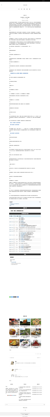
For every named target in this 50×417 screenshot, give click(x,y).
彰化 (26, 15)
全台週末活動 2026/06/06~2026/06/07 (37, 392)
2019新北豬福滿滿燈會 (22, 234)
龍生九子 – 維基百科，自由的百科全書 (15, 122)
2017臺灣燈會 (21, 241)
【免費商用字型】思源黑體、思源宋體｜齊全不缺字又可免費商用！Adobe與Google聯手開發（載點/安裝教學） (25, 393)
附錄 (10, 205)
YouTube (12, 395)
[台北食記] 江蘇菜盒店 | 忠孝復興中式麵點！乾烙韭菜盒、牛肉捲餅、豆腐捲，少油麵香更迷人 (35, 337)
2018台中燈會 (21, 239)
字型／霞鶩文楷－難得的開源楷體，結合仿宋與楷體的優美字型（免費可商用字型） (25, 400)
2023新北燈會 (21, 225)
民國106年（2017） (11, 241)
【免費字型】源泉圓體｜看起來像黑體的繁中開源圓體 (25, 397)
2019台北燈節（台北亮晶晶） (23, 232)
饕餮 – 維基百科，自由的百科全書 (14, 124)
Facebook (15, 395)
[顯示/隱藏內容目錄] (39, 202)
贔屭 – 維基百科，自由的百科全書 (14, 133)
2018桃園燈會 (21, 238)
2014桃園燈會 (21, 246)
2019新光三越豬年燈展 (22, 233)
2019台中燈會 (21, 237)
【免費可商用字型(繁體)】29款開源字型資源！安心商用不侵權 (25, 387)
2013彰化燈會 (21, 249)
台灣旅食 (24, 15)
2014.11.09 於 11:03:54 (20, 369)
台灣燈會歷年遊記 (12, 204)
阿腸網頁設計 (26, 414)
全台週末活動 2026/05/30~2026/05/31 (37, 394)
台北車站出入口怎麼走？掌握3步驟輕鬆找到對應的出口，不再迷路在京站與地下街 (25, 390)
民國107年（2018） (11, 239)
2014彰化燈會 (21, 247)
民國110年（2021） (11, 229)
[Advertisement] (25, 272)
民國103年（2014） (11, 247)
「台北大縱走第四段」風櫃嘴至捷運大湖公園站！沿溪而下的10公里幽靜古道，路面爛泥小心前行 (25, 337)
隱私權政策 (26, 416)
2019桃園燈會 (21, 235)
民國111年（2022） (11, 227)
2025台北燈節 (21, 217)
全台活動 (9, 395)
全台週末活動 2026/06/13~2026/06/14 (37, 390)
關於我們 (24, 416)
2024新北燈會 (21, 221)
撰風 (15, 361)
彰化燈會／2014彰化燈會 (25, 17)
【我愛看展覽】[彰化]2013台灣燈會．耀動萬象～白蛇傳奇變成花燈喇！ (19, 73)
